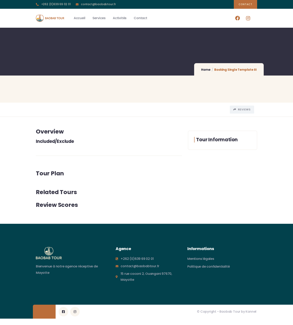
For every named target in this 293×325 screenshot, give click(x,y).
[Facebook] (237, 18)
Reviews (244, 109)
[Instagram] (248, 18)
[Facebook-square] (63, 311)
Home (205, 70)
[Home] (50, 18)
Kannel (251, 311)
